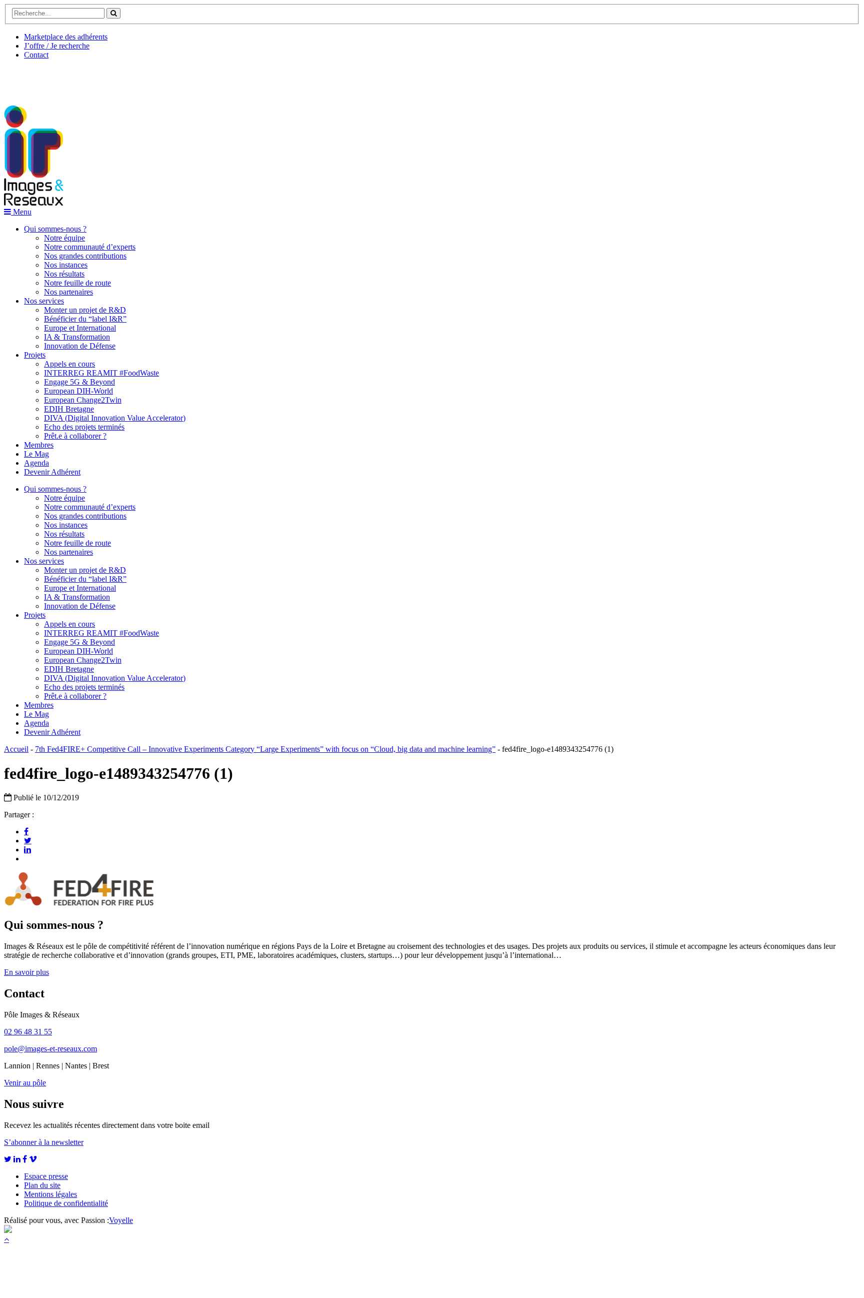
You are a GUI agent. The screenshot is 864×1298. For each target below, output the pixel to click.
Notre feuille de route (77, 283)
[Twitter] (28, 840)
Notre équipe (64, 238)
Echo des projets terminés (84, 427)
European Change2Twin (83, 400)
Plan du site (42, 1185)
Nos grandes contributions (85, 256)
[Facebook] (26, 831)
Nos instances (66, 265)
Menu (21, 212)
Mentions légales (50, 1194)
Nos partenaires (68, 292)
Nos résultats (64, 274)
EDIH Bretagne (69, 409)
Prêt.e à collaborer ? (75, 436)
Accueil (16, 749)
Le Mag (36, 454)
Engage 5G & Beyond (79, 382)
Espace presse (46, 1176)
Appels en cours (69, 364)
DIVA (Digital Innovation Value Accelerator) (115, 418)
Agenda (36, 463)
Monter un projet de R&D (85, 310)
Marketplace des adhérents (66, 37)
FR (78, 79)
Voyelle (121, 1220)
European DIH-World (78, 391)
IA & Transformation (77, 337)
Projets (35, 355)
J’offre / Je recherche (57, 46)
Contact (36, 55)
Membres (39, 445)
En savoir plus (26, 972)
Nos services (44, 301)
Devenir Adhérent (52, 472)
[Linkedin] (27, 849)
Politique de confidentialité (66, 1203)
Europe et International (80, 328)
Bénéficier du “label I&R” (85, 319)
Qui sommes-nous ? (55, 229)
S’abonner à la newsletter (44, 1142)
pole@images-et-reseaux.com (50, 1048)
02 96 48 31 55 (28, 1031)
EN (41, 79)
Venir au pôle (25, 1082)
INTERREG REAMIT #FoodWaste (101, 373)
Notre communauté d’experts (90, 247)
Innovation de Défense (80, 346)
